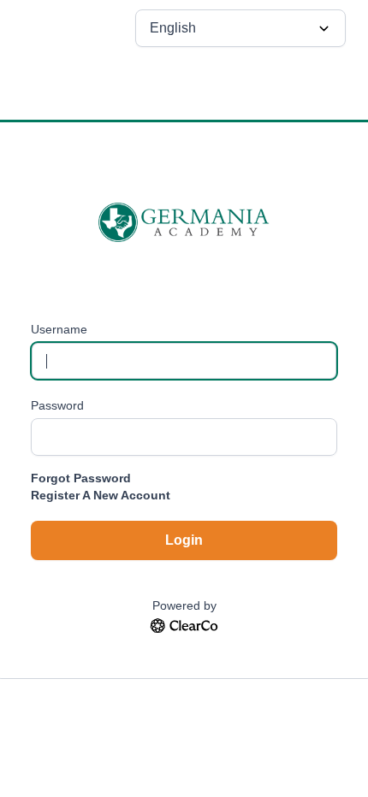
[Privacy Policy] (184, 629)
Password (57, 405)
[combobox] (240, 28)
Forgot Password (81, 478)
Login (184, 540)
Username (59, 329)
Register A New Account (100, 495)
